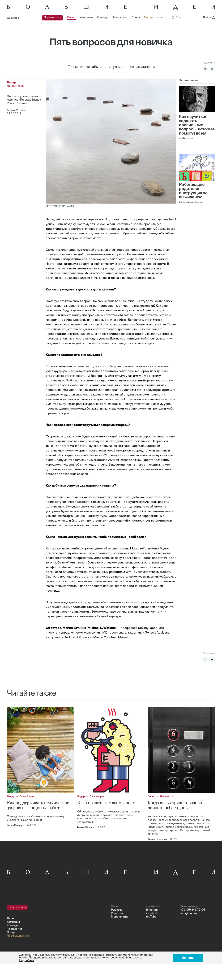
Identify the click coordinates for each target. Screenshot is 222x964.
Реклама (116, 910)
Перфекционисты (155, 17)
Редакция (117, 913)
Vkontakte (152, 913)
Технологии (120, 17)
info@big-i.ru (188, 913)
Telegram (152, 910)
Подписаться (52, 17)
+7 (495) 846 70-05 (192, 910)
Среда (136, 17)
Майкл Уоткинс (17, 110)
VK (212, 69)
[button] (178, 17)
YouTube (151, 916)
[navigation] (104, 17)
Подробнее (26, 960)
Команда (102, 17)
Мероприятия (120, 916)
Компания (86, 17)
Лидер (71, 17)
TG (205, 69)
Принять (188, 957)
